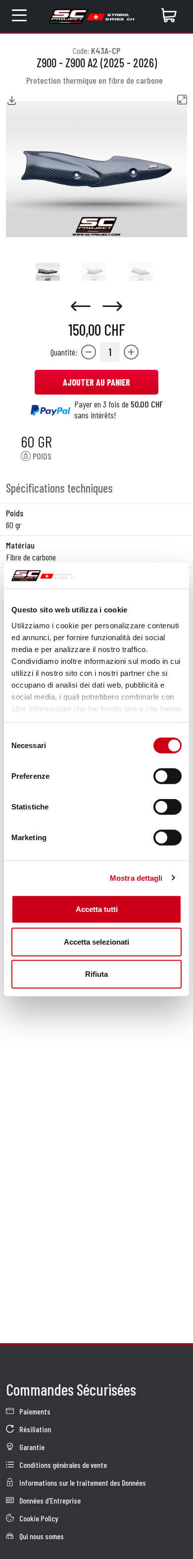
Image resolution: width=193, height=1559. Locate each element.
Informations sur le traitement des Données (82, 1482)
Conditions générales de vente (62, 1464)
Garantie (31, 1447)
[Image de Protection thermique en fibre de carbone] (47, 271)
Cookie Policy (38, 1518)
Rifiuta (96, 974)
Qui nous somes (41, 1536)
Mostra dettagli (136, 877)
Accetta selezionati (96, 941)
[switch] (167, 776)
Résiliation (34, 1429)
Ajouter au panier (96, 382)
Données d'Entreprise (49, 1500)
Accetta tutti (97, 909)
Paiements (34, 1411)
